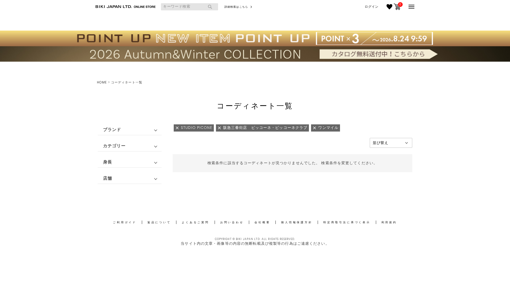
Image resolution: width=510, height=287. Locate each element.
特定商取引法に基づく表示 (346, 222)
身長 (107, 162)
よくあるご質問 (195, 222)
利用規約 (389, 222)
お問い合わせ (232, 222)
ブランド (112, 129)
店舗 (107, 178)
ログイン (372, 7)
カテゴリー (114, 146)
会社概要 (262, 222)
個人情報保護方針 (296, 222)
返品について (159, 222)
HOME (102, 82)
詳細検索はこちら (236, 7)
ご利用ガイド (125, 222)
